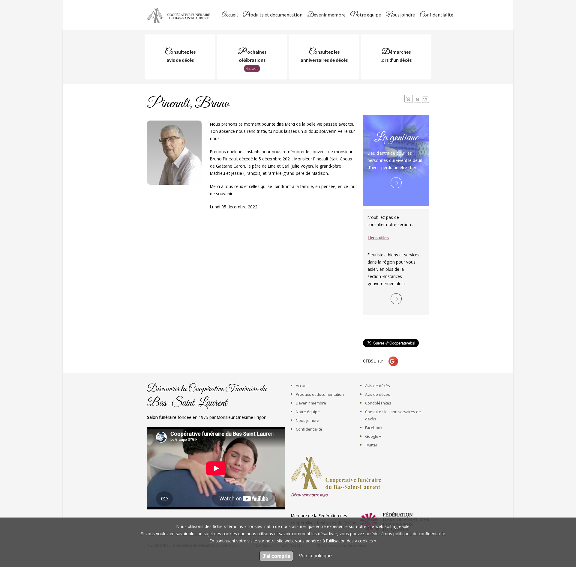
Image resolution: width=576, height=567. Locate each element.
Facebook (373, 427)
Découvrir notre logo (309, 494)
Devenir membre (326, 15)
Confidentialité (436, 15)
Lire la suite (396, 182)
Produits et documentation (272, 15)
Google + (373, 436)
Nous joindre (400, 15)
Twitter (371, 445)
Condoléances (378, 403)
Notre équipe (365, 15)
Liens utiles (378, 237)
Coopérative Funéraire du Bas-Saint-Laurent (180, 15)
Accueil (229, 15)
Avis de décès (377, 385)
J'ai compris (276, 556)
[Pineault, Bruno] (174, 181)
